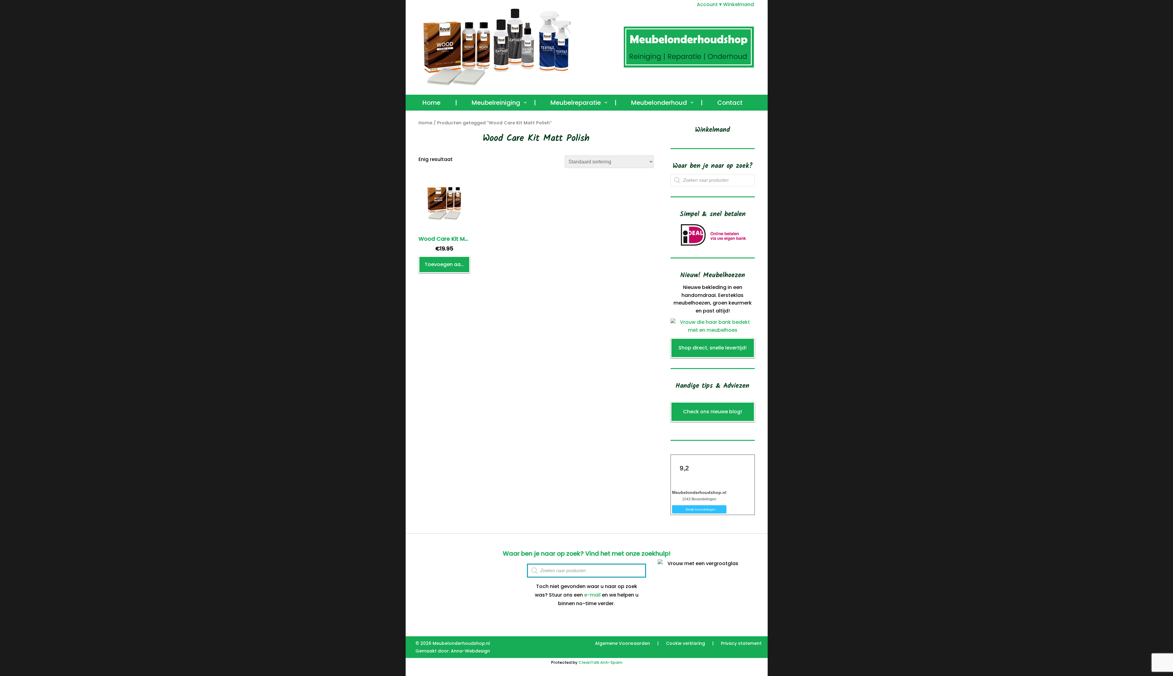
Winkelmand (738, 4)
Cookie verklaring (685, 643)
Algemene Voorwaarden (622, 643)
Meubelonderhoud (659, 102)
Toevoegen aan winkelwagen (447, 264)
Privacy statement (741, 643)
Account (707, 4)
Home (431, 102)
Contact (730, 102)
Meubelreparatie (575, 102)
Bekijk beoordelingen (700, 509)
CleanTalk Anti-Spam (600, 662)
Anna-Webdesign (470, 651)
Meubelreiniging (496, 102)
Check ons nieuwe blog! (712, 411)
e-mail (592, 594)
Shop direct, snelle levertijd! (712, 347)
